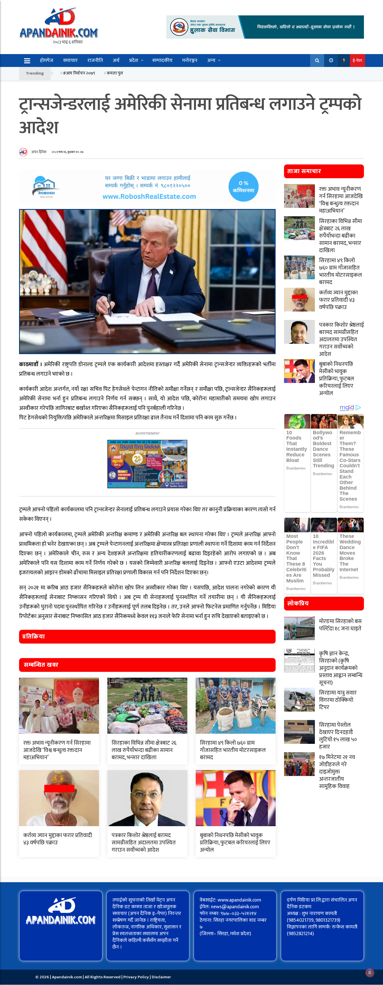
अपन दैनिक (39, 152)
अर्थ (116, 60)
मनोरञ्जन (189, 60)
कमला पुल (115, 73)
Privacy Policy (136, 977)
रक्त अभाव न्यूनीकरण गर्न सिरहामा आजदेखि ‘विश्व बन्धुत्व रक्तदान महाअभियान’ (57, 750)
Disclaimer (161, 977)
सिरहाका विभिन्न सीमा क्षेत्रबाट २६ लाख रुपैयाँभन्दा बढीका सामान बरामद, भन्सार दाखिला (144, 750)
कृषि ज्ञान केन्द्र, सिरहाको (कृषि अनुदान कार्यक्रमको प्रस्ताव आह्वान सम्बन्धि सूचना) (341, 668)
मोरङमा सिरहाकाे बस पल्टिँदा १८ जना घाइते (340, 625)
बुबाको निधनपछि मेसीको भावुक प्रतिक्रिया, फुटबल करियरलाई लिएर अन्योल (235, 843)
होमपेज (46, 60)
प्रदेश (133, 60)
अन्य (211, 60)
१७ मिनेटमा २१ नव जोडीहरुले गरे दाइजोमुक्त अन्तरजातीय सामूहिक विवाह (337, 771)
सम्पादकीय (162, 60)
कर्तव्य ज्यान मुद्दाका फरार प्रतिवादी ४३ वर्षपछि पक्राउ (57, 839)
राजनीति (95, 60)
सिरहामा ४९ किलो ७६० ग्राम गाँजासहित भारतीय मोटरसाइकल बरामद (233, 750)
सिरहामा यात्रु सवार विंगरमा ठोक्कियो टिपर (338, 700)
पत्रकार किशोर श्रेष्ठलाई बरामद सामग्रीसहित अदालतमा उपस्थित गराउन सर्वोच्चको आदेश (144, 843)
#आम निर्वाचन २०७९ (79, 73)
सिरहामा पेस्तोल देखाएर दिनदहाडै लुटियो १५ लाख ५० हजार (338, 736)
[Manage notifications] (369, 972)
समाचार (70, 60)
